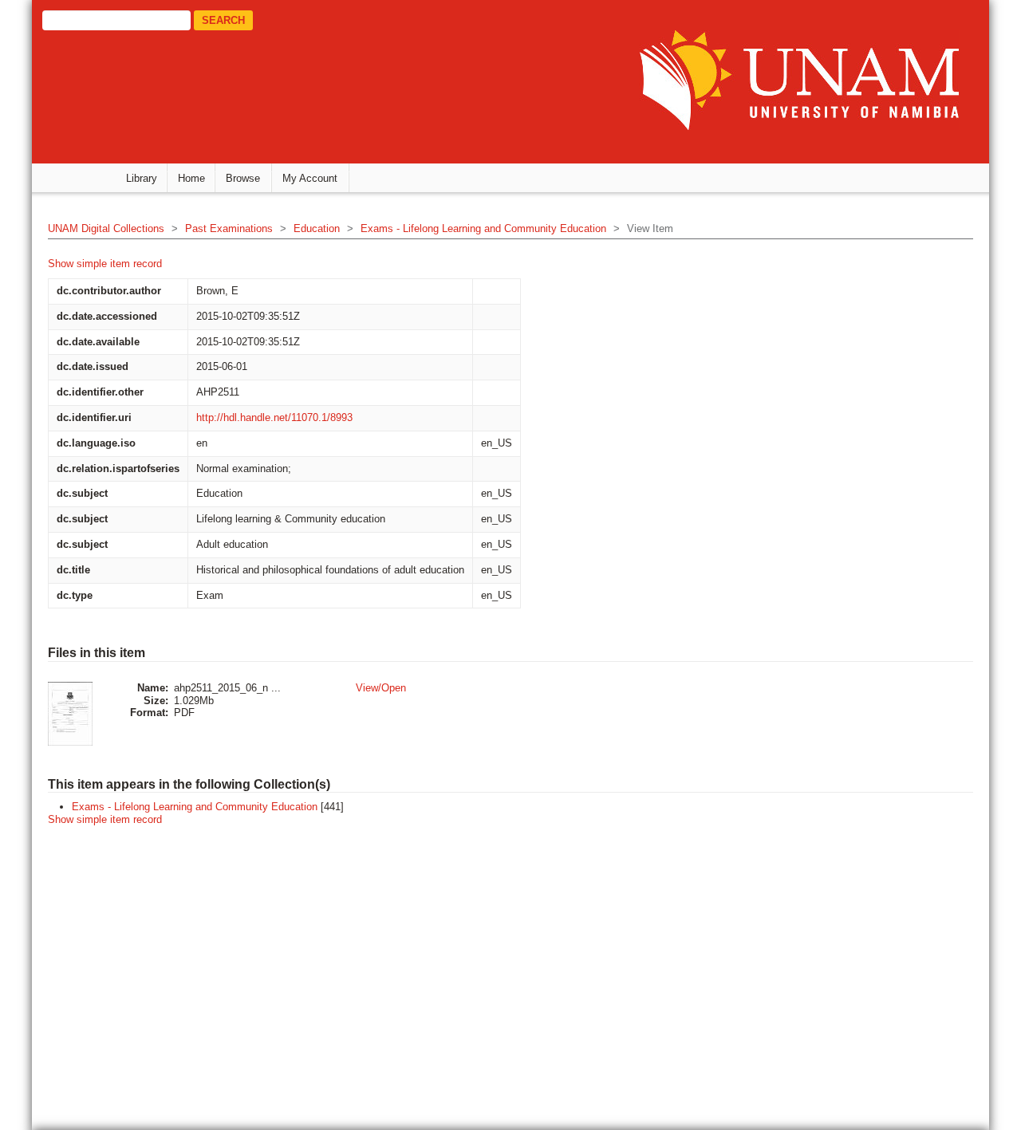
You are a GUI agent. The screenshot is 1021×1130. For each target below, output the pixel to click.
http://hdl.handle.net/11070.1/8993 (274, 417)
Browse (243, 178)
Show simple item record (105, 264)
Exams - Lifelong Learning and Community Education (483, 228)
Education (317, 228)
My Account (309, 178)
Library (141, 178)
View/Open (381, 688)
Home (191, 178)
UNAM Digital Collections (106, 228)
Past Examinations (229, 228)
